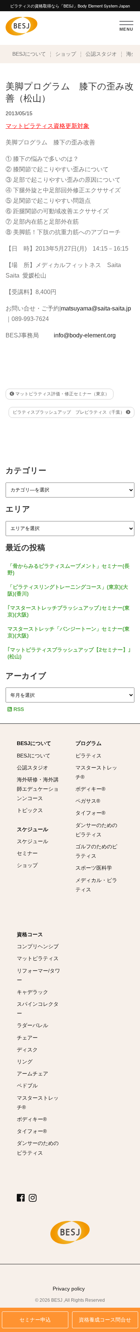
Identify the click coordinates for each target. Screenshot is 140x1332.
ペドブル (27, 1085)
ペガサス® (87, 801)
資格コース (30, 934)
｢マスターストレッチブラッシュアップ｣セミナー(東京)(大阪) (68, 611)
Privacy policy (69, 1289)
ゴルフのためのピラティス (96, 851)
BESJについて (29, 54)
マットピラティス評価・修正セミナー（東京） (61, 393)
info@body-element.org (85, 335)
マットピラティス (38, 958)
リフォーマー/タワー (38, 975)
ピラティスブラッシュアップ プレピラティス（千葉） (69, 412)
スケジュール (32, 829)
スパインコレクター (38, 1008)
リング (24, 1062)
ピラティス (88, 756)
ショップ (65, 54)
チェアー (27, 1038)
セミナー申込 (35, 1320)
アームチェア (32, 1074)
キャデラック (32, 992)
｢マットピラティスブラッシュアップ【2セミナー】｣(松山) (69, 653)
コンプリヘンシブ (38, 946)
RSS (18, 709)
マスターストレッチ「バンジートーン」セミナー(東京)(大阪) (68, 632)
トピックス (30, 810)
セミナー (27, 853)
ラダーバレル (32, 1025)
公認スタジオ (101, 54)
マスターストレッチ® (96, 772)
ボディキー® (90, 789)
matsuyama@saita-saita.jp (96, 308)
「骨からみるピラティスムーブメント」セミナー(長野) (68, 569)
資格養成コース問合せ (105, 1320)
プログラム (88, 743)
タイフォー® (90, 813)
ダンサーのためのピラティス (96, 830)
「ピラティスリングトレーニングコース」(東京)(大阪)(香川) (67, 590)
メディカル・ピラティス (96, 884)
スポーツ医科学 (93, 868)
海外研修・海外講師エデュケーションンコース (38, 789)
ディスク (27, 1050)
